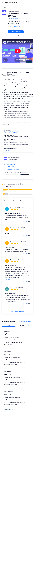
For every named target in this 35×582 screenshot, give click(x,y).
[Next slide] (32, 65)
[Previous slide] (3, 65)
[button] (14, 139)
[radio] (8, 325)
